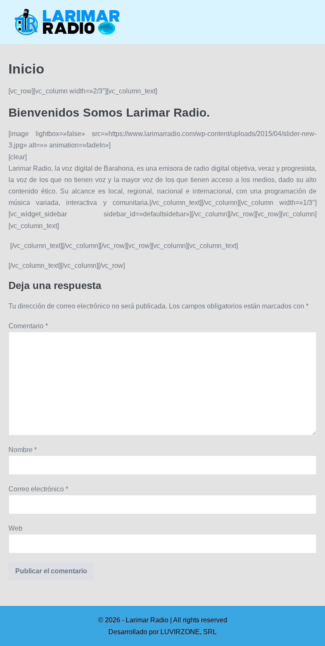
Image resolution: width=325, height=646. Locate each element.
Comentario (28, 326)
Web (15, 528)
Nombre (22, 449)
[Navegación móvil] (314, 22)
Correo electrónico (38, 489)
